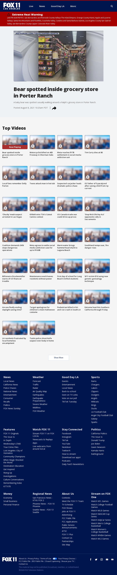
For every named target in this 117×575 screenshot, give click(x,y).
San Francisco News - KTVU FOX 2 (43, 499)
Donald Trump (98, 440)
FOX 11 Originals (11, 433)
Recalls (6, 401)
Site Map (66, 544)
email (112, 559)
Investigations (9, 476)
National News (10, 391)
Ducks (94, 408)
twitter (96, 559)
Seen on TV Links (70, 394)
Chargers (95, 384)
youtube (107, 559)
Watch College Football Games (102, 505)
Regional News (42, 493)
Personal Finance (11, 504)
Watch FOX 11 (41, 429)
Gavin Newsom (98, 447)
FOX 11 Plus (67, 534)
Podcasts (66, 460)
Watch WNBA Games (101, 535)
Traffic (36, 384)
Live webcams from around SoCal (42, 447)
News (7, 377)
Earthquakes (38, 394)
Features (9, 429)
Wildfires (37, 407)
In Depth (7, 440)
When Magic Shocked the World (13, 461)
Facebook (66, 433)
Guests (65, 381)
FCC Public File (68, 518)
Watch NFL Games (100, 501)
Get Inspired (9, 469)
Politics (6, 405)
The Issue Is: (9, 437)
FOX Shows (67, 508)
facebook (90, 559)
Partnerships (67, 541)
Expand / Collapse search (112, 6)
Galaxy (94, 418)
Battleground (97, 454)
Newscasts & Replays (43, 439)
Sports (95, 377)
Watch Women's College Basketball (99, 530)
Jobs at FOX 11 (69, 511)
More (73, 6)
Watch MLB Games (100, 510)
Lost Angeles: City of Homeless (12, 451)
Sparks (94, 422)
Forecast (37, 381)
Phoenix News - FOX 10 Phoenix (44, 505)
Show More (58, 358)
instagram (101, 559)
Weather (38, 377)
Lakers (94, 388)
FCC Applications (69, 521)
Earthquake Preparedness (39, 399)
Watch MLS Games (100, 538)
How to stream (69, 454)
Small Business (10, 501)
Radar (35, 388)
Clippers (94, 391)
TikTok (65, 440)
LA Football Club (98, 411)
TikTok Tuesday (69, 401)
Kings (93, 405)
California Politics (99, 433)
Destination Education (13, 466)
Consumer (8, 398)
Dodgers (95, 394)
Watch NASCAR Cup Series (100, 515)
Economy (7, 497)
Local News (8, 381)
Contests (66, 497)
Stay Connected (72, 429)
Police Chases (9, 388)
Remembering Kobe (12, 483)
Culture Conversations (13, 479)
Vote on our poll (69, 398)
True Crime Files (10, 447)
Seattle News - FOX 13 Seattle (43, 511)
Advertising (67, 514)
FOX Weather (39, 411)
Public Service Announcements (69, 526)
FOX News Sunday (11, 408)
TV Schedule (67, 504)
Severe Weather (40, 404)
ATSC (64, 531)
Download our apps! (71, 457)
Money (7, 493)
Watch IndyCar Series (101, 520)
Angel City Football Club (102, 415)
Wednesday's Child (12, 443)
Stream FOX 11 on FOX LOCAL (43, 434)
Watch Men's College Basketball (101, 524)
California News (10, 384)
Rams (93, 381)
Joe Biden (95, 443)
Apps (35, 442)
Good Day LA (70, 377)
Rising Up (7, 472)
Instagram (66, 437)
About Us (68, 493)
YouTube (66, 443)
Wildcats (95, 401)
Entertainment (10, 394)
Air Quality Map (40, 391)
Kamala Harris (97, 450)
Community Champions (14, 456)
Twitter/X (66, 450)
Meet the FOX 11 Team (73, 501)
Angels (94, 398)
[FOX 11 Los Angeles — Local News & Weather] (12, 6)
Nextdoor (66, 447)
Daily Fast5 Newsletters (73, 464)
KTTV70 (7, 486)
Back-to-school (69, 391)
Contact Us (67, 537)
